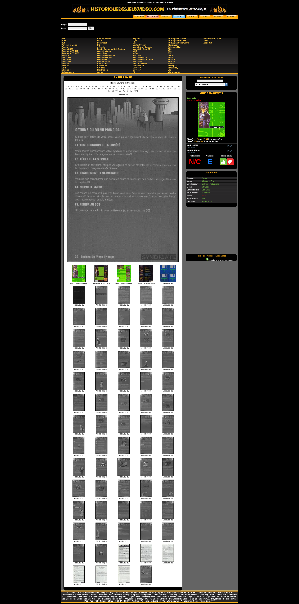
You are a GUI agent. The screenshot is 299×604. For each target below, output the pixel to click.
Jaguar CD (137, 39)
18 (121, 87)
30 (164, 87)
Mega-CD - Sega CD (142, 49)
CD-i (64, 68)
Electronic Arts (208, 181)
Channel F (66, 70)
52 (128, 89)
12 (99, 87)
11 (96, 87)
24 (143, 87)
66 (179, 89)
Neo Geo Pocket (140, 57)
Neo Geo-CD (138, 61)
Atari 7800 (66, 61)
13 (103, 87)
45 (102, 89)
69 (116, 91)
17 (118, 87)
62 (164, 89)
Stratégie (206, 187)
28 (157, 87)
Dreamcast (102, 43)
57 (146, 89)
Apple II (65, 55)
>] (137, 91)
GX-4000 (101, 68)
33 (175, 87)
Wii (169, 70)
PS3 (169, 51)
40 (84, 89)
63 (168, 89)
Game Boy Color (104, 57)
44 (99, 89)
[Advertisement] (175, 26)
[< (65, 87)
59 (153, 89)
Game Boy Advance (106, 55)
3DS (63, 43)
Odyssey (137, 68)
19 (125, 87)
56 (142, 89)
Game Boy (102, 53)
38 (77, 89)
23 (139, 87)
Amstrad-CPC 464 (70, 51)
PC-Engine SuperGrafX (178, 43)
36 (70, 89)
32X (63, 39)
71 (124, 91)
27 (153, 87)
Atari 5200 (66, 59)
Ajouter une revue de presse (221, 260)
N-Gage (136, 53)
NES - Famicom (140, 64)
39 (81, 89)
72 (127, 91)
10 (92, 87)
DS (98, 45)
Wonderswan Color (212, 39)
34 (179, 87)
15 (110, 87)
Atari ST (65, 64)
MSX (135, 51)
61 (161, 89)
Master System (139, 45)
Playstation (173, 45)
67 (109, 91)
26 (150, 87)
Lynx (135, 41)
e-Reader (101, 47)
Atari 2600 (66, 57)
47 (110, 89)
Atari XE (65, 66)
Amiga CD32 (67, 49)
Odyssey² (137, 70)
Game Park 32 (103, 61)
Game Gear (102, 59)
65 (175, 89)
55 (139, 89)
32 (172, 87)
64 (171, 89)
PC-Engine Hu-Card (177, 41)
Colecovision (68, 72)
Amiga (65, 47)
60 (157, 89)
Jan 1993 (206, 190)
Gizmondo (102, 66)
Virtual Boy (173, 68)
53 (131, 89)
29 (161, 87)
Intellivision (102, 70)
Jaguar (100, 72)
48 (113, 89)
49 (117, 89)
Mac (134, 43)
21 (132, 87)
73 (131, 91)
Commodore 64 (104, 39)
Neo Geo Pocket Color (143, 59)
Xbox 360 (207, 43)
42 (91, 89)
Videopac (172, 66)
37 (73, 89)
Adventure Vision (70, 45)
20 (129, 87)
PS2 (169, 49)
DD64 (99, 41)
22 (136, 87)
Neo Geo (137, 55)
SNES (170, 57)
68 (113, 91)
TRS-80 (171, 61)
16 (114, 87)
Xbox (205, 41)
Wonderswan (174, 72)
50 (121, 89)
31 (168, 87)
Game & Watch (104, 51)
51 (124, 89)
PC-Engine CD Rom (177, 39)
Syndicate (191, 98)
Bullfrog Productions (210, 184)
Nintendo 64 (138, 66)
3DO (64, 41)
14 (107, 87)
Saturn (171, 55)
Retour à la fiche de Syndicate (122, 83)
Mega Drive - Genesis (142, 47)
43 (95, 89)
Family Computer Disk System (111, 49)
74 (135, 91)
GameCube (102, 64)
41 (88, 89)
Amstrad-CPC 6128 (70, 53)
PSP (170, 53)
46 (106, 89)
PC (134, 72)
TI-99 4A (171, 59)
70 (120, 91)
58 (150, 89)
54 (135, 89)
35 (66, 89)
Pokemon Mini (174, 47)
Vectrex (171, 64)
